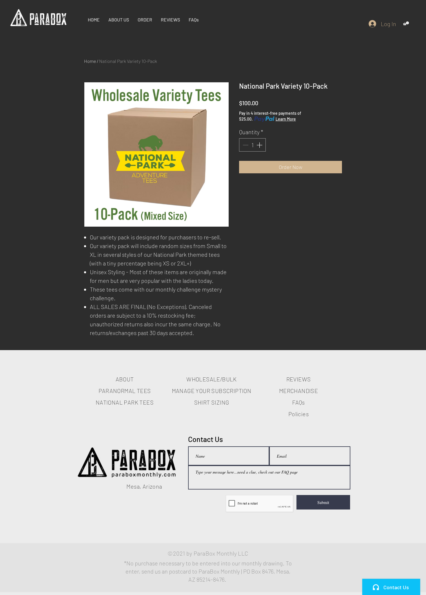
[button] (406, 23)
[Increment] (260, 145)
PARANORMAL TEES (125, 390)
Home (90, 61)
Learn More (286, 119)
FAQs (298, 402)
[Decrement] (245, 145)
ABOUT (125, 379)
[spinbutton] (252, 145)
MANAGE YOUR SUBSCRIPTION (212, 390)
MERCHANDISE (298, 390)
